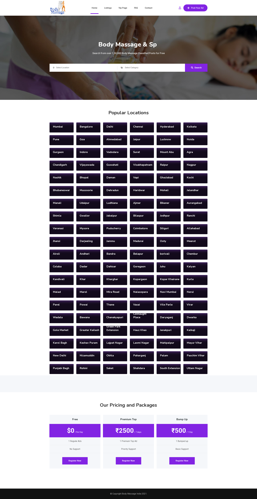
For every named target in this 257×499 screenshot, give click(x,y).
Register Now (75, 461)
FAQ (136, 8)
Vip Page (123, 8)
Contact (148, 8)
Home (94, 8)
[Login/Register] (180, 8)
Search (198, 67)
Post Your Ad (197, 8)
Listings (108, 8)
